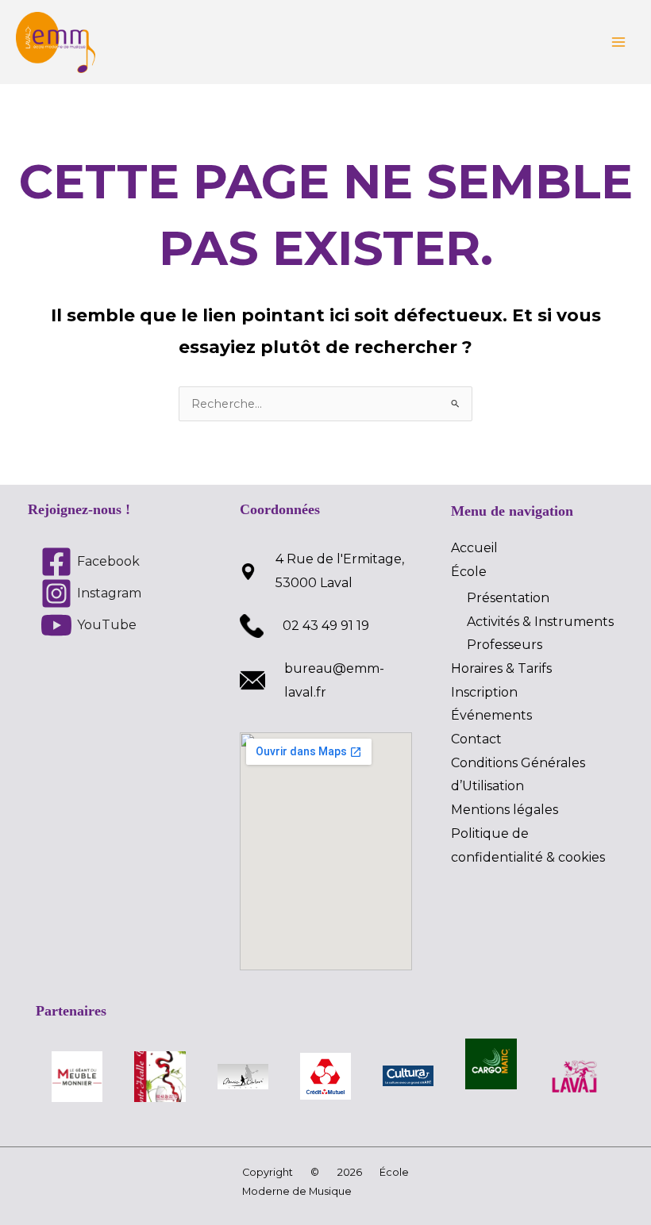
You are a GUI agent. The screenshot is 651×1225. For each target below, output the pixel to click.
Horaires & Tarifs (501, 668)
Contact (476, 739)
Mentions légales (504, 809)
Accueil (474, 547)
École (469, 571)
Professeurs (504, 644)
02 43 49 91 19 (326, 625)
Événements (491, 715)
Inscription (484, 692)
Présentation (508, 597)
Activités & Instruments (540, 621)
